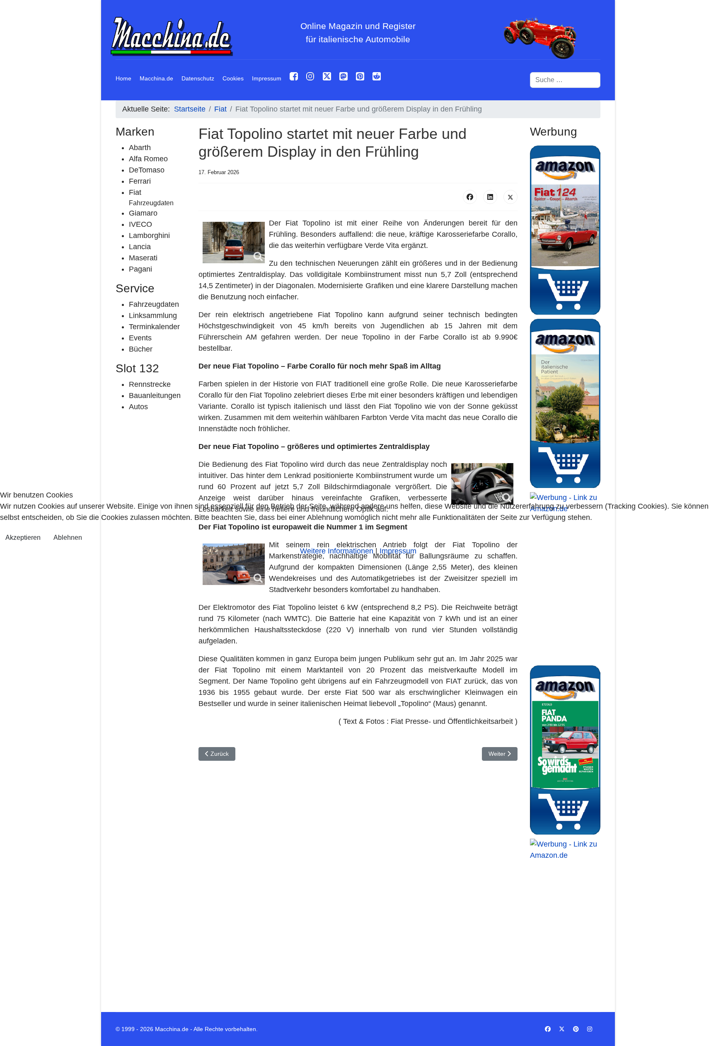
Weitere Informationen (336, 551)
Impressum (398, 551)
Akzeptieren (23, 537)
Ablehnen (67, 537)
